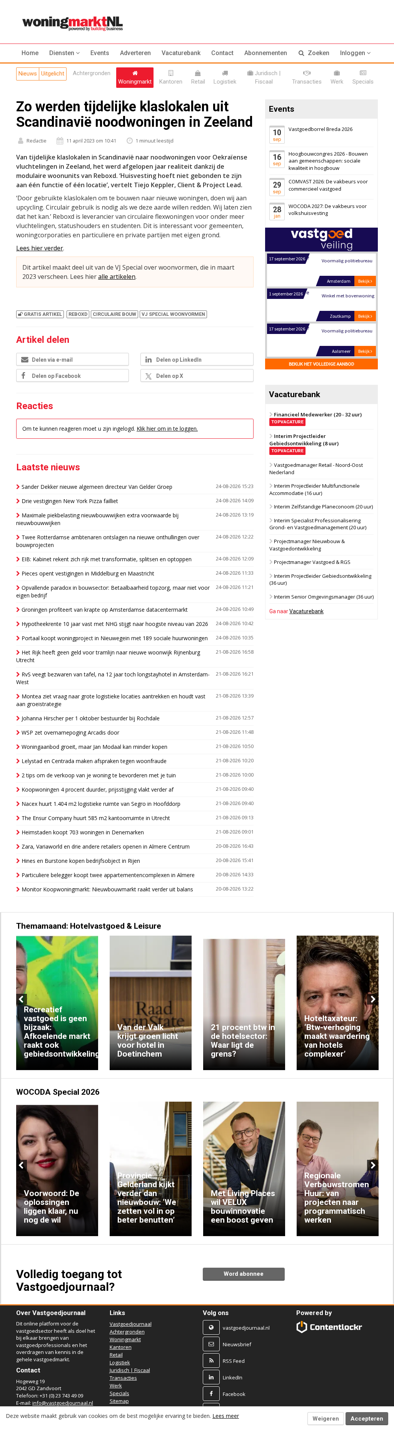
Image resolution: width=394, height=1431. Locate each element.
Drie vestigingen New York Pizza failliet (70, 501)
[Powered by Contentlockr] (329, 1327)
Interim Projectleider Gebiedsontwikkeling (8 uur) (304, 443)
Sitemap (119, 1400)
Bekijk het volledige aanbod (321, 364)
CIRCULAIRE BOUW (114, 314)
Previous (21, 999)
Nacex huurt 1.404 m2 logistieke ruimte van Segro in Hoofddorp (101, 803)
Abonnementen (265, 53)
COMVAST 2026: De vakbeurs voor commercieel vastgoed (328, 185)
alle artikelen (116, 276)
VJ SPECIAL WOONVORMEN (173, 314)
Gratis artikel (43, 314)
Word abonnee (244, 1273)
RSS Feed (234, 1360)
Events (99, 53)
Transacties (123, 1377)
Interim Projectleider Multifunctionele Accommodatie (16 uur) (314, 489)
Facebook (234, 1394)
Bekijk (364, 253)
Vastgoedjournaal (131, 1323)
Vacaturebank (181, 53)
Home (30, 53)
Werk (116, 1385)
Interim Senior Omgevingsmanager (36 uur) (324, 596)
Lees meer (225, 1415)
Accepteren (367, 1418)
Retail (116, 1354)
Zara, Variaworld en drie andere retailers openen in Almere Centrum (106, 846)
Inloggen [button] (353, 53)
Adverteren (135, 53)
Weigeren (325, 1418)
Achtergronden (127, 1331)
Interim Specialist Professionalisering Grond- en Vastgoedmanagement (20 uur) (317, 524)
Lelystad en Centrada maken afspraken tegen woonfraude (94, 761)
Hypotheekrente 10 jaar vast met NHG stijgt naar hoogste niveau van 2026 (115, 623)
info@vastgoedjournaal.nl (62, 1402)
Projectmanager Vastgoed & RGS (312, 562)
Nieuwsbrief (237, 1344)
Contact (222, 53)
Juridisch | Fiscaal (130, 1370)
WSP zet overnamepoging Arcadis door (70, 732)
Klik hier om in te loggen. (167, 428)
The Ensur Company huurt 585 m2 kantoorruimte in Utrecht (96, 818)
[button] (64, 53)
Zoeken (317, 53)
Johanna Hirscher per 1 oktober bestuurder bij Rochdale (91, 718)
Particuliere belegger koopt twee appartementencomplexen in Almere (108, 875)
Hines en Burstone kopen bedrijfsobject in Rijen (81, 860)
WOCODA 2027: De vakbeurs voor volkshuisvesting (328, 210)
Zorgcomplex (335, 338)
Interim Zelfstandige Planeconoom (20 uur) (323, 506)
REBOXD (77, 314)
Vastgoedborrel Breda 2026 (320, 129)
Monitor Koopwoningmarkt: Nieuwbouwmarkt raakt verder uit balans (107, 889)
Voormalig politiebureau (346, 302)
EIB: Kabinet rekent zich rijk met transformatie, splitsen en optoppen (107, 559)
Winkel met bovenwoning (347, 267)
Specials (119, 1393)
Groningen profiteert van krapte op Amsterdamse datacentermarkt (105, 609)
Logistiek (120, 1362)
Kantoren (121, 1347)
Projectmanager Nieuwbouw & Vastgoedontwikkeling (307, 545)
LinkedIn (232, 1377)
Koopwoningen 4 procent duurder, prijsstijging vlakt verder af (98, 789)
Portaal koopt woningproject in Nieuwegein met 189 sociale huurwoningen (115, 638)
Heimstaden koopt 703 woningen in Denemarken (83, 832)
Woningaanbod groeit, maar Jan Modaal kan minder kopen (94, 746)
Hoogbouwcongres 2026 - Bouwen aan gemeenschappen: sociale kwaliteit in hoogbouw (328, 160)
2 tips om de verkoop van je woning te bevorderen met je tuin (99, 775)
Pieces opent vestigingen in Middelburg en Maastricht (88, 573)
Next (372, 999)
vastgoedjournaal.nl (246, 1327)
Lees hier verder (39, 248)
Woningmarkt (125, 1339)
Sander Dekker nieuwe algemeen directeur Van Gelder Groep (97, 486)
